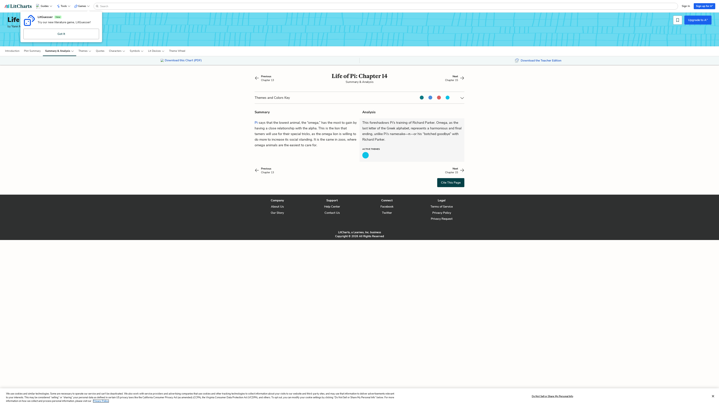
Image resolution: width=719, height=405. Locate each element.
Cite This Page (451, 183)
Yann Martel (19, 26)
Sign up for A (704, 6)
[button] (12, 51)
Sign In (686, 6)
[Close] (713, 396)
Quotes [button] (100, 51)
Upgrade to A (698, 20)
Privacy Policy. (101, 401)
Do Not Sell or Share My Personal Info (552, 396)
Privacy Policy (441, 213)
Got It (61, 34)
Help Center (332, 207)
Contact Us (332, 213)
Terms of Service (441, 207)
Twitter (387, 213)
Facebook (386, 207)
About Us (277, 207)
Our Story (277, 213)
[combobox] (388, 6)
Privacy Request (442, 219)
